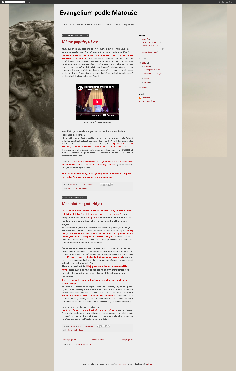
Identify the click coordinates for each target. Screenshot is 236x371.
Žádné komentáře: (90, 185)
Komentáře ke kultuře (150, 46)
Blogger (150, 364)
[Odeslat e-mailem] (101, 184)
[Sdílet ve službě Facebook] (109, 184)
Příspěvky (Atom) (84, 344)
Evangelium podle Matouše (98, 13)
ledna (146, 82)
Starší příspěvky (126, 340)
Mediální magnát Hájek (82, 204)
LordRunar (122, 364)
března (147, 66)
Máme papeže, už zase (81, 42)
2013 (144, 63)
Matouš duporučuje (149, 52)
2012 (144, 87)
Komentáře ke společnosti (77, 188)
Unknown (146, 98)
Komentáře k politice (75, 330)
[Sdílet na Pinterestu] (111, 184)
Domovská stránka (98, 340)
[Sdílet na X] (106, 184)
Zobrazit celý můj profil (148, 101)
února (147, 79)
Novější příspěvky (69, 340)
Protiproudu (92, 218)
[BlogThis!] (104, 184)
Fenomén (145, 39)
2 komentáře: (88, 326)
